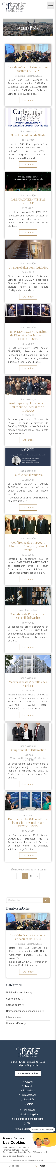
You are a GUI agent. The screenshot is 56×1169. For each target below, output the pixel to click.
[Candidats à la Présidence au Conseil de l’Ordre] (28, 596)
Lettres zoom (13, 1004)
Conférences (13, 998)
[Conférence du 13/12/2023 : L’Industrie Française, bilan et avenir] (28, 524)
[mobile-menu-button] (50, 5)
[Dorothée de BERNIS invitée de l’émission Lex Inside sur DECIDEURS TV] (28, 801)
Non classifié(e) (14, 1023)
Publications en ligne (17, 992)
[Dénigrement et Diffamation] (28, 732)
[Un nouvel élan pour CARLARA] (28, 249)
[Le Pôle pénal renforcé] (28, 457)
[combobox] (45, 1166)
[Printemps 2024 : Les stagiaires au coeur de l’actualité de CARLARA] (28, 385)
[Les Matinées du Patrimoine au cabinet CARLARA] (28, 53)
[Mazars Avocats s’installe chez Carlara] (28, 664)
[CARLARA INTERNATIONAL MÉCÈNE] (28, 181)
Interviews (12, 1017)
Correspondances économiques (23, 1011)
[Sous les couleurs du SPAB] (28, 117)
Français (43, 1166)
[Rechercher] (46, 900)
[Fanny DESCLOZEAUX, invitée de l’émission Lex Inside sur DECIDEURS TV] (28, 313)
